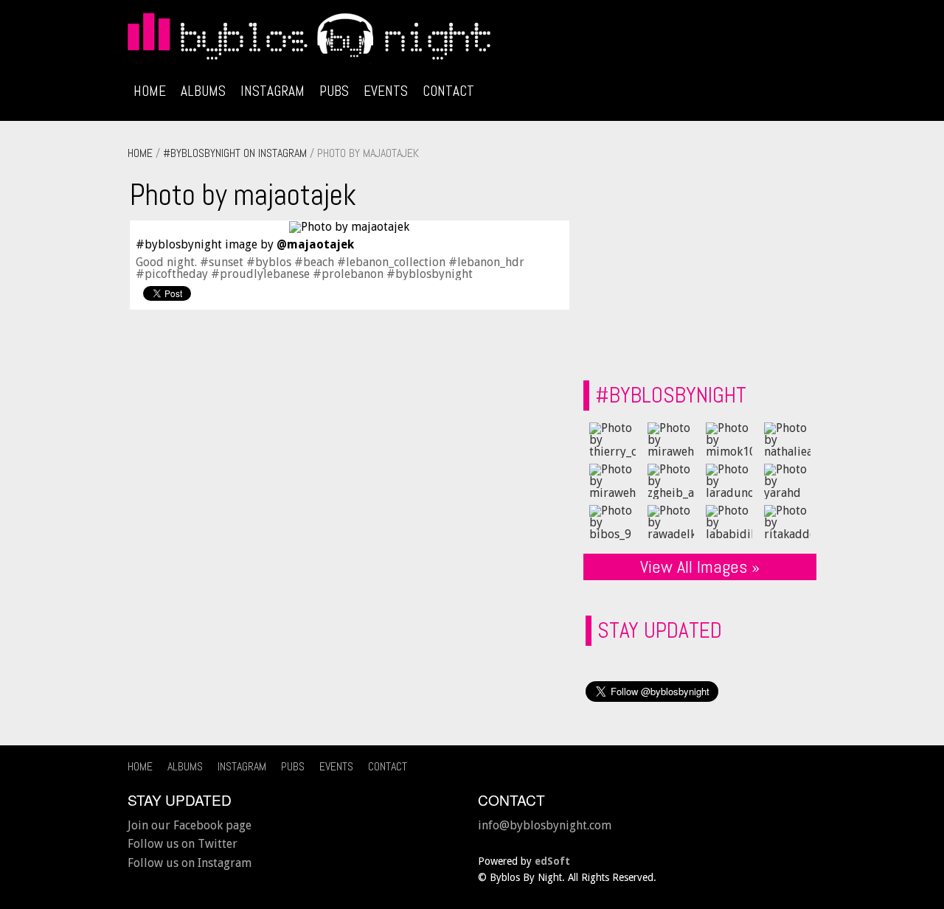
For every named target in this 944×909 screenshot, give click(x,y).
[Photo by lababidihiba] (729, 522)
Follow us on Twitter (182, 844)
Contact (448, 91)
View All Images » (700, 566)
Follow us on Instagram (189, 863)
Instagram (272, 91)
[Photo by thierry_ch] (612, 440)
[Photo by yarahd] (787, 481)
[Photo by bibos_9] (612, 522)
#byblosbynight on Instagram (235, 153)
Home (149, 91)
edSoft (552, 861)
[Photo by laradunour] (729, 481)
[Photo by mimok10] (729, 440)
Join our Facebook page (189, 825)
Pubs (334, 91)
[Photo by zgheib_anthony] (671, 481)
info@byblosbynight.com (544, 825)
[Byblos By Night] (472, 41)
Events (386, 91)
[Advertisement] (696, 266)
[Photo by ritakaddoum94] (787, 522)
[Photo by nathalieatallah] (787, 440)
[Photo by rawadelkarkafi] (671, 522)
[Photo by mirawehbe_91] (671, 440)
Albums (203, 91)
